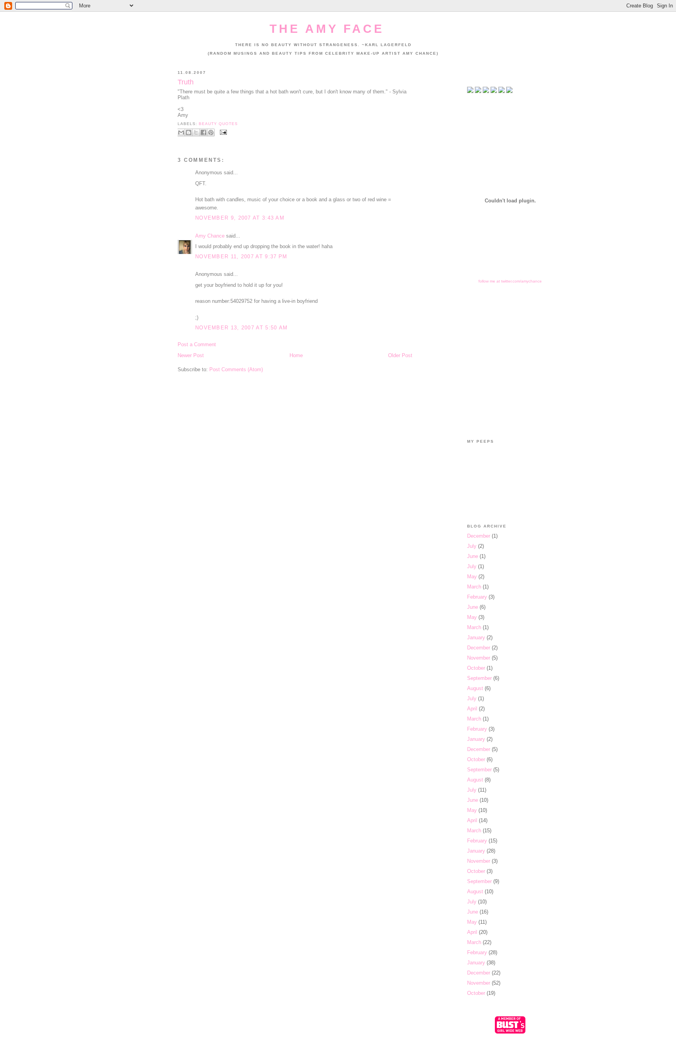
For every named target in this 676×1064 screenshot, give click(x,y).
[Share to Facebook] (203, 132)
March (474, 587)
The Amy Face (327, 28)
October (476, 668)
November (478, 658)
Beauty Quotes (218, 124)
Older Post (400, 355)
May (472, 576)
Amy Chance (210, 236)
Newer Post (191, 355)
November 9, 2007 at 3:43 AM (239, 218)
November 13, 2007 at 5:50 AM (241, 328)
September (479, 678)
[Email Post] (222, 132)
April (472, 709)
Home (296, 355)
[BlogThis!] (188, 132)
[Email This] (181, 132)
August (475, 688)
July (471, 546)
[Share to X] (196, 132)
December (478, 536)
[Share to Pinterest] (211, 132)
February (477, 597)
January (476, 637)
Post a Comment (197, 344)
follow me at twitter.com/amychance (510, 281)
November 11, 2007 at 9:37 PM (241, 256)
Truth (186, 82)
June (472, 556)
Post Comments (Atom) (236, 369)
